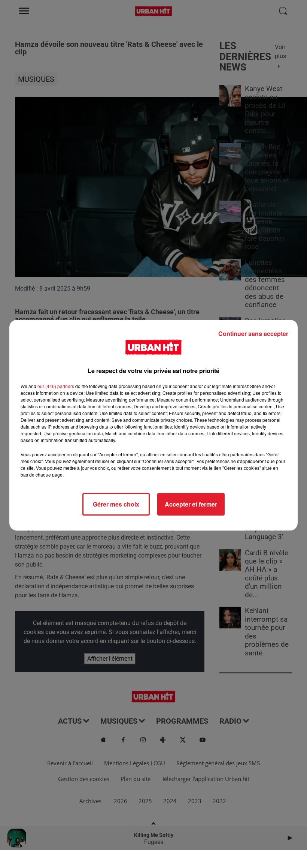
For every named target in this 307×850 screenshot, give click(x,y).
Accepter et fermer (191, 504)
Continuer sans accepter (253, 333)
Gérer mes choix (116, 504)
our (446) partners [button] (55, 386)
